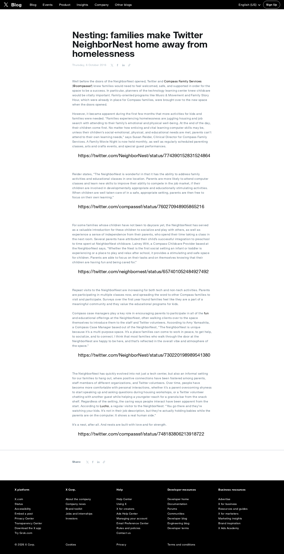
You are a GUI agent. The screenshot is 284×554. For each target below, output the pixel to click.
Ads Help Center (127, 513)
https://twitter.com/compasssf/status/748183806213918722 (141, 434)
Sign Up (271, 4)
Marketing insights (230, 518)
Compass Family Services (183, 81)
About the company (78, 499)
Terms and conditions (181, 544)
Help (119, 489)
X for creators (125, 509)
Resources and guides (232, 509)
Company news (76, 504)
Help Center (124, 499)
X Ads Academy (228, 528)
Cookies (71, 544)
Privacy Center (24, 518)
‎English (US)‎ (248, 5)
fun (206, 313)
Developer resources (182, 489)
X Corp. (71, 489)
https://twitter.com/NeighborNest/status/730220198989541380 (144, 355)
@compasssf (82, 86)
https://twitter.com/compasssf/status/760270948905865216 (141, 206)
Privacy (121, 544)
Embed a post (24, 513)
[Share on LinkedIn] (123, 65)
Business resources (232, 489)
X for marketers (228, 513)
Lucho (104, 406)
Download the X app (28, 528)
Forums (172, 509)
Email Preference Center (132, 523)
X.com (19, 499)
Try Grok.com (23, 533)
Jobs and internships (79, 513)
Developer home (178, 499)
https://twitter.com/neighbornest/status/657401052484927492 (143, 271)
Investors (72, 518)
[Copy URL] (128, 65)
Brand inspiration (229, 523)
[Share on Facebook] (117, 65)
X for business (227, 504)
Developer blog (177, 518)
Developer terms (178, 528)
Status (19, 504)
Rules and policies (128, 528)
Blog (33, 5)
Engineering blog (178, 523)
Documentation (177, 504)
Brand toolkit (74, 509)
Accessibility (23, 509)
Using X (121, 504)
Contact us (123, 533)
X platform (22, 489)
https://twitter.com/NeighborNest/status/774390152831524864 (144, 155)
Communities (176, 513)
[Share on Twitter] (112, 65)
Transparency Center (28, 523)
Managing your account (131, 518)
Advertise (224, 499)
